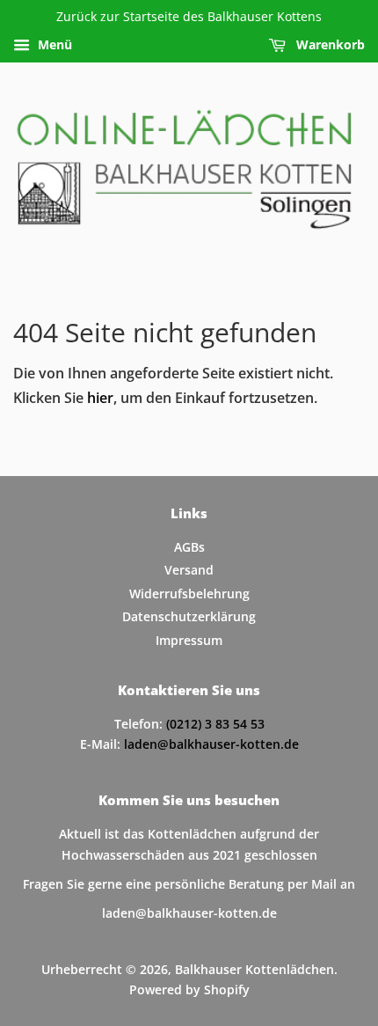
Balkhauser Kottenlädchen (254, 969)
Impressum (189, 640)
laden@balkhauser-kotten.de (211, 744)
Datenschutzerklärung (189, 616)
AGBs (189, 547)
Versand (189, 569)
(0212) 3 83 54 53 (215, 723)
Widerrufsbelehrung (189, 593)
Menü (53, 44)
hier (100, 397)
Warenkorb (329, 44)
